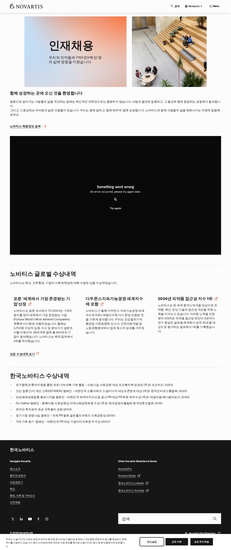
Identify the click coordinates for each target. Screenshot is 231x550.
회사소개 (15, 469)
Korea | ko (194, 6)
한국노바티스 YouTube (131, 490)
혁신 (12, 489)
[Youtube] (30, 518)
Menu (216, 6)
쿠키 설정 (152, 541)
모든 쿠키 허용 (201, 541)
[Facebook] (38, 518)
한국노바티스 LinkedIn (131, 483)
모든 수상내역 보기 (22, 354)
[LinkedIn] (21, 518)
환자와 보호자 (18, 475)
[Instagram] (47, 518)
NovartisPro (125, 469)
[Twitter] (13, 518)
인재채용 (15, 502)
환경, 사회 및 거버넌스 (22, 495)
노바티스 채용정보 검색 (25, 126)
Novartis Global (127, 475)
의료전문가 (16, 482)
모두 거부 (177, 541)
